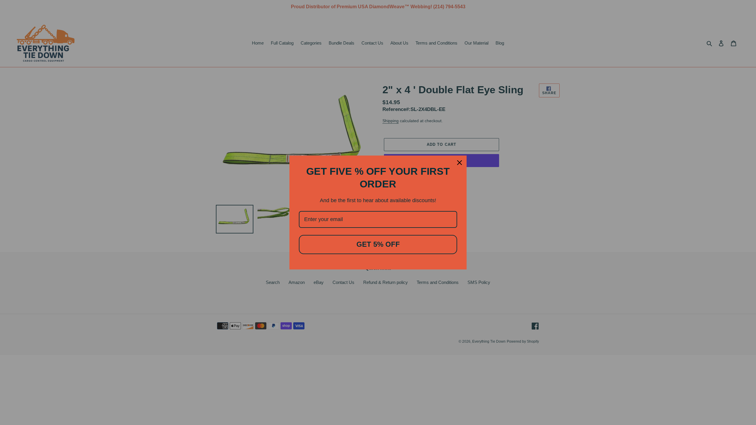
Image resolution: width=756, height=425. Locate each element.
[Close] (459, 163)
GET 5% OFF (378, 244)
